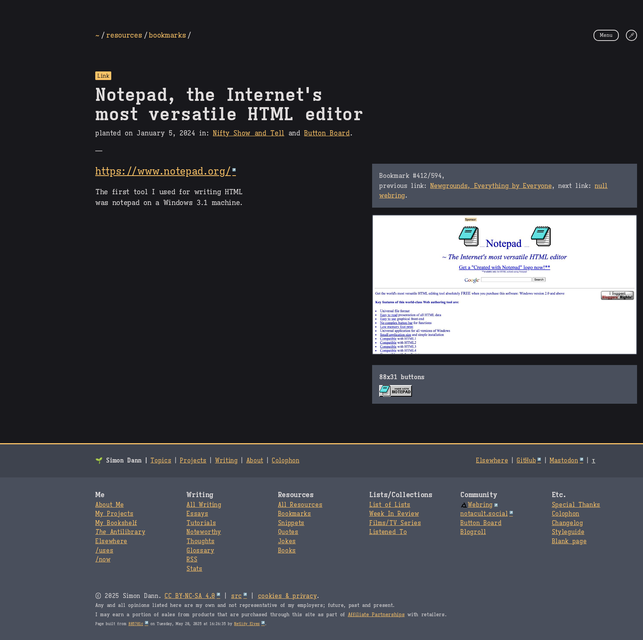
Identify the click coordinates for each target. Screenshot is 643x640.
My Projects (114, 514)
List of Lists (389, 505)
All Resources (300, 505)
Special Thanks (576, 505)
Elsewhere (492, 460)
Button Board (326, 133)
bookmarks (167, 35)
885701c (135, 623)
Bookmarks (294, 514)
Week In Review (394, 514)
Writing (226, 460)
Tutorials (201, 523)
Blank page (569, 541)
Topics (160, 460)
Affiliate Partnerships (376, 615)
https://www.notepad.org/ (163, 171)
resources (124, 35)
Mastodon (564, 460)
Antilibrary (120, 532)
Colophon (285, 460)
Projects (193, 460)
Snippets (291, 523)
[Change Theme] (631, 35)
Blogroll (473, 532)
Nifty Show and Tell (248, 133)
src (236, 596)
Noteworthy (203, 532)
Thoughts (200, 541)
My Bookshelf (116, 523)
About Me (109, 505)
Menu (606, 35)
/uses (104, 550)
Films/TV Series (395, 523)
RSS (191, 559)
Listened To (388, 532)
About (254, 460)
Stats (194, 569)
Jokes (287, 541)
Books (287, 550)
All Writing (203, 505)
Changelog (567, 523)
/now (103, 559)
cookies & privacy (287, 596)
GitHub (526, 460)
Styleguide (568, 532)
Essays (197, 514)
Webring (480, 505)
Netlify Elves (247, 623)
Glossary (200, 550)
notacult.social (484, 514)
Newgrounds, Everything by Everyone (490, 186)
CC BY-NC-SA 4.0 (189, 596)
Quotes (288, 532)
